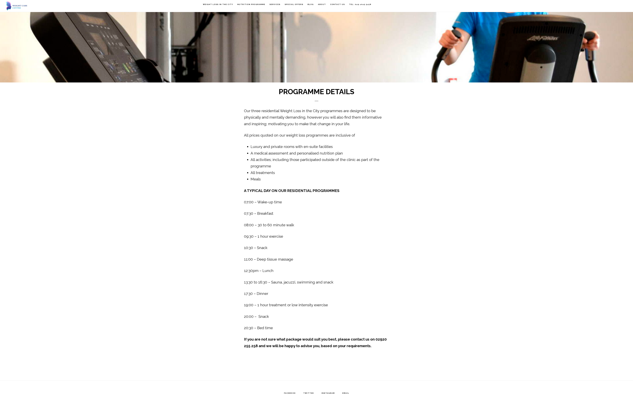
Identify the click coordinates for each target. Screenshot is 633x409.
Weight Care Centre (21, 5)
